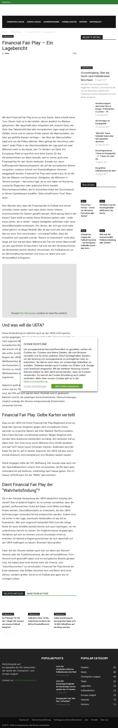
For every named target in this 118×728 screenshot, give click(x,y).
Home (4, 32)
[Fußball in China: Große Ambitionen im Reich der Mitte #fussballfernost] (39, 607)
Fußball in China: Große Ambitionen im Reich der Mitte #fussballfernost (39, 621)
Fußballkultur (69, 22)
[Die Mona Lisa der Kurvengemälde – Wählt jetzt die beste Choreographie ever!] (108, 196)
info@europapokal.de (25, 680)
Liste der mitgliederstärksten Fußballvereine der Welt (66, 669)
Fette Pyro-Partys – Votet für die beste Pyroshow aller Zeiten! (87, 210)
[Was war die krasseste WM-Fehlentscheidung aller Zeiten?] (108, 226)
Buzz (83, 201)
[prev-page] (4, 633)
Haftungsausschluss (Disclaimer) (68, 719)
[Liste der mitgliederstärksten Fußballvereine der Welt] (47, 669)
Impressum (24, 719)
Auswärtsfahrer (51, 22)
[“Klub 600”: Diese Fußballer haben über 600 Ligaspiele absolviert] (87, 136)
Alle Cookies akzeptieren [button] (67, 386)
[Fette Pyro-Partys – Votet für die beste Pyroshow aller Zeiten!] (89, 196)
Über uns (104, 719)
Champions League (15, 22)
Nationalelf (96, 22)
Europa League (34, 22)
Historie (83, 22)
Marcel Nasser (87, 80)
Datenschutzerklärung (41, 719)
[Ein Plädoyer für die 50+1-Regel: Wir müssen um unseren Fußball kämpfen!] (13, 607)
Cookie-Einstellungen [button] (35, 386)
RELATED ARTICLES (13, 593)
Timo (7, 53)
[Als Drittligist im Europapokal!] (87, 123)
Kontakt (94, 719)
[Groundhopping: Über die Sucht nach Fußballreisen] (98, 56)
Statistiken (6, 2)
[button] (112, 21)
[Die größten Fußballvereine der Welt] (87, 171)
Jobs (86, 719)
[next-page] (9, 633)
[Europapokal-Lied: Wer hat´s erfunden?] (47, 701)
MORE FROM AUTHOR (37, 593)
